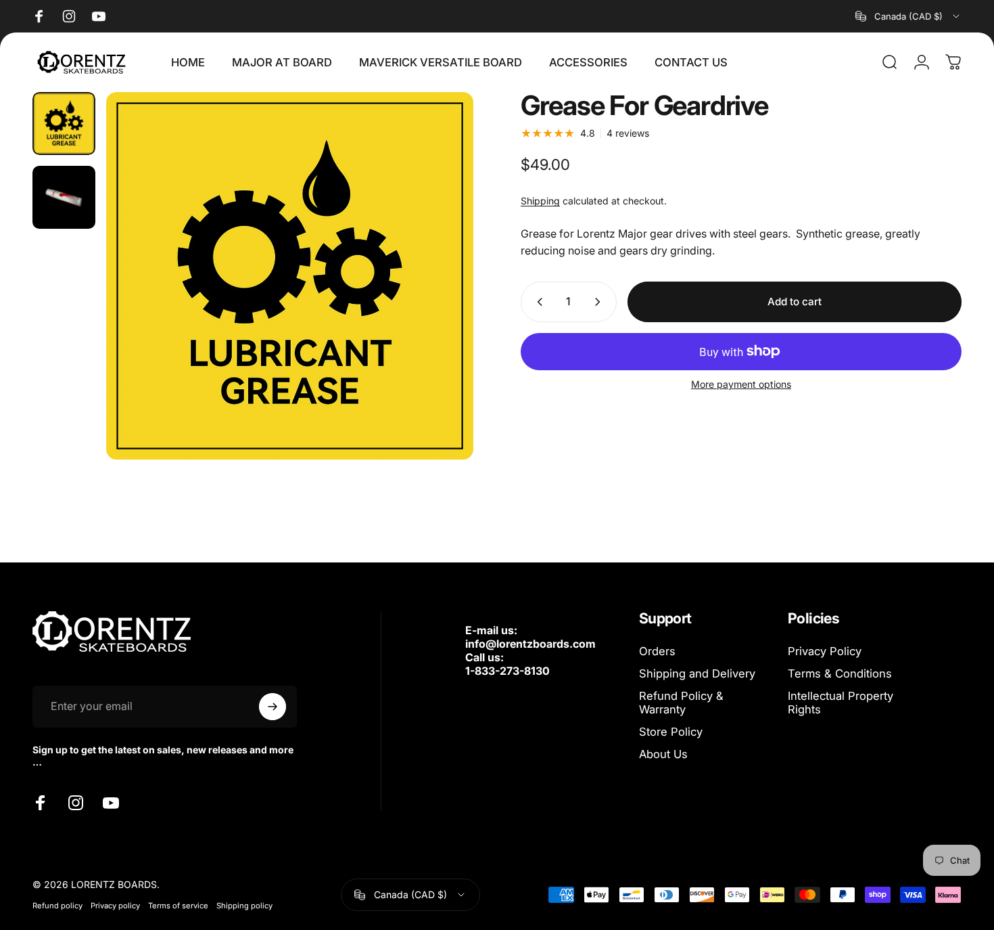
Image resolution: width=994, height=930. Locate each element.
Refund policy (57, 905)
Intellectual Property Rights (840, 703)
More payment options (741, 384)
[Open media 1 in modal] (289, 276)
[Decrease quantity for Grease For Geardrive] (536, 302)
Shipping (540, 200)
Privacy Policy (824, 651)
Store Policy (671, 731)
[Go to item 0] (63, 123)
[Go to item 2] (63, 197)
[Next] (438, 301)
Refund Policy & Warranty (681, 703)
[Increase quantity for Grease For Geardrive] (600, 302)
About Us (663, 754)
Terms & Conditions (840, 673)
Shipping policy (244, 905)
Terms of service (178, 905)
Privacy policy (115, 905)
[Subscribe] (272, 706)
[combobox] (908, 16)
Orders (657, 651)
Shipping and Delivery (697, 673)
